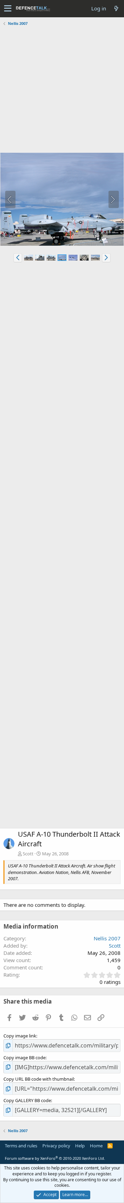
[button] (7, 8)
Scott (28, 853)
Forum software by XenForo (55, 1158)
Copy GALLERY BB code (27, 1100)
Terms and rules (21, 1146)
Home (96, 1146)
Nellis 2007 (107, 938)
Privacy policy (56, 1146)
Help (80, 1146)
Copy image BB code (24, 1057)
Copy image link (19, 1036)
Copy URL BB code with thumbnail (38, 1079)
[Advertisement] (62, 90)
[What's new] (116, 8)
